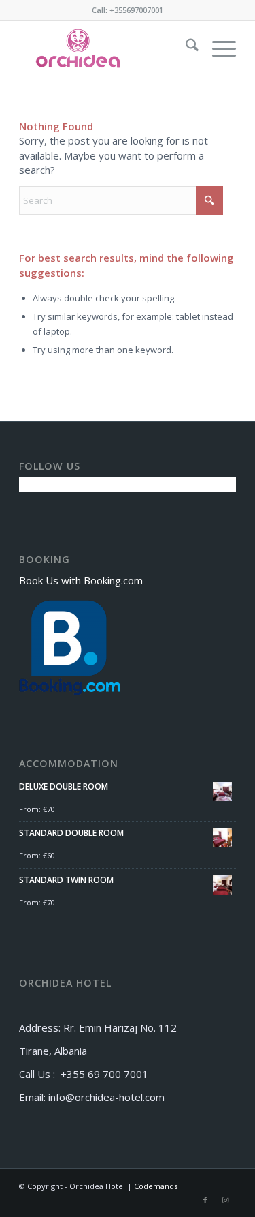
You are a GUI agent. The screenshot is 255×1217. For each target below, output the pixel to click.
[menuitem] (185, 48)
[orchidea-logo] (105, 48)
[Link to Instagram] (226, 1200)
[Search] (185, 48)
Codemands (155, 1186)
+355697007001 (136, 10)
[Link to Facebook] (205, 1200)
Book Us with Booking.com (81, 580)
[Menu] (217, 48)
